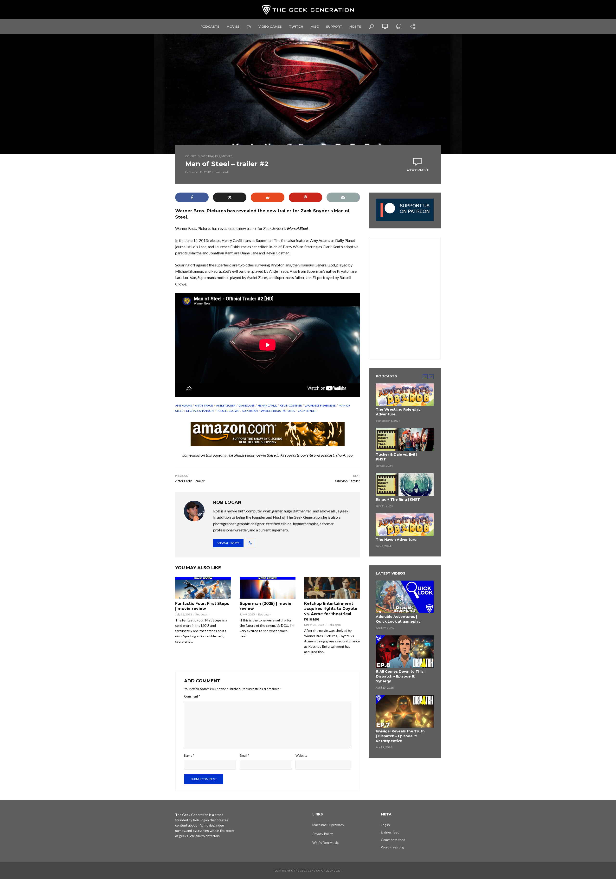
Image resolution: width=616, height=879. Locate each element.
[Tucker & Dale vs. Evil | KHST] (405, 439)
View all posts (228, 543)
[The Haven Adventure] (405, 524)
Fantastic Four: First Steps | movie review (202, 606)
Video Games (270, 26)
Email (244, 755)
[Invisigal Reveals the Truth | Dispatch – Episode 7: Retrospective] (405, 711)
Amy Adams (183, 405)
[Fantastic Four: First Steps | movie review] (203, 588)
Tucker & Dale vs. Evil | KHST (396, 456)
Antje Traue (204, 405)
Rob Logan (201, 614)
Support (334, 26)
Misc (314, 26)
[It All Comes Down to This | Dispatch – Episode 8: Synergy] (405, 651)
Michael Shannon (200, 411)
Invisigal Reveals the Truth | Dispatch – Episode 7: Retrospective (400, 736)
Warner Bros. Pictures (278, 411)
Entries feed (390, 832)
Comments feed (393, 840)
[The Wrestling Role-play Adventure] (405, 394)
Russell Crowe (228, 411)
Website (301, 755)
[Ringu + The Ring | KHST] (405, 484)
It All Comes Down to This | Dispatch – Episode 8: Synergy (400, 676)
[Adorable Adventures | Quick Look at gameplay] (405, 597)
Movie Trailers (209, 156)
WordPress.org (392, 847)
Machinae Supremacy (328, 825)
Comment (192, 696)
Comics (190, 156)
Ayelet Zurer (225, 405)
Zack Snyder (307, 411)
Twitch (296, 26)
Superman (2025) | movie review (265, 606)
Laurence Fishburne (320, 405)
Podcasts (209, 26)
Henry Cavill (267, 405)
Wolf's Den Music (325, 842)
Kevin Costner (291, 405)
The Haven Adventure (396, 539)
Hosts (355, 26)
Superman (250, 411)
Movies (233, 26)
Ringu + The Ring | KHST (398, 499)
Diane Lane (246, 405)
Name (189, 755)
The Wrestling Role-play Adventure (398, 411)
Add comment (417, 170)
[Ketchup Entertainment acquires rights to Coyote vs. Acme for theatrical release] (332, 588)
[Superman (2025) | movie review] (267, 588)
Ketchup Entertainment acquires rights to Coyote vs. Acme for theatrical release (330, 611)
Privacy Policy (322, 834)
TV (249, 26)
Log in (385, 825)
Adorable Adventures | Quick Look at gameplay (398, 619)
